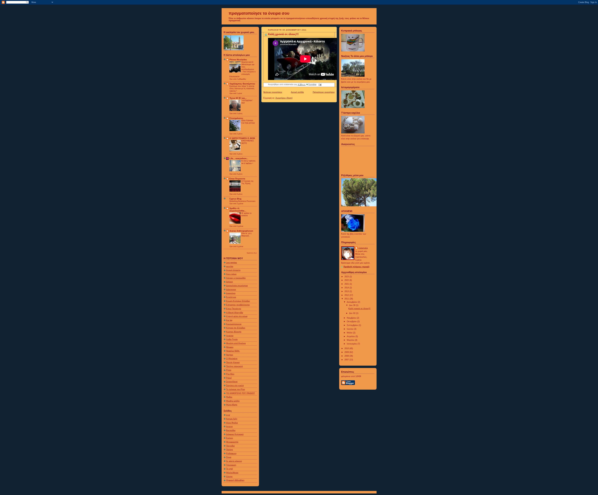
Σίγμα (228, 457)
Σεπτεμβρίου (353, 325)
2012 (346, 295)
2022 (346, 280)
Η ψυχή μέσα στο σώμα (236, 316)
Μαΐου (350, 333)
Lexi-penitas (231, 263)
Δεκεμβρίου (352, 302)
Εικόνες (229, 438)
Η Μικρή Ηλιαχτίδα (234, 313)
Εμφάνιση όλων (252, 253)
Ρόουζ (229, 378)
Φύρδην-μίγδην (233, 401)
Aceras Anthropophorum (241, 231)
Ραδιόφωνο (231, 453)
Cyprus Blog (235, 199)
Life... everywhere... (238, 158)
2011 (346, 299)
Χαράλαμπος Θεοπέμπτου (242, 84)
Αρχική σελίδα (297, 92)
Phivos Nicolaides (238, 60)
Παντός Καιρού (233, 362)
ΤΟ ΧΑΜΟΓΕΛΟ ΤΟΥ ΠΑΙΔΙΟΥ (240, 393)
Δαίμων (229, 282)
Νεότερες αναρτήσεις (272, 92)
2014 (346, 288)
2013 (346, 291)
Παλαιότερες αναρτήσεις (324, 92)
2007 (346, 360)
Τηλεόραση (231, 465)
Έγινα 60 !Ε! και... (238, 98)
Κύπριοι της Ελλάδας (235, 328)
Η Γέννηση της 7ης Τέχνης (247, 182)
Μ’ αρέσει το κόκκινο (246, 214)
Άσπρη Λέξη (231, 419)
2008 (346, 356)
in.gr (228, 415)
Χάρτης (229, 477)
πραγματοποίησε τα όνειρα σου (259, 13)
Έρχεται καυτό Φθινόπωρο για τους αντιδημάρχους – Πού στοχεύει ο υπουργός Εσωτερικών (242, 69)
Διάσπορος (231, 289)
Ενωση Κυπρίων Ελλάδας (238, 301)
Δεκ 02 (352, 313)
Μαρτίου (351, 340)
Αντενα (229, 426)
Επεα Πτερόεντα (233, 309)
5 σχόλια (312, 84)
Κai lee (229, 320)
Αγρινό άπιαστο (233, 270)
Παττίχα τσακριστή (234, 366)
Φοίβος (229, 397)
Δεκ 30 (352, 305)
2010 (346, 348)
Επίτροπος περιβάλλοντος (238, 305)
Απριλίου (351, 336)
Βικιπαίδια (230, 430)
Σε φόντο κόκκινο (234, 461)
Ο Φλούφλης (231, 359)
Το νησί (229, 469)
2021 (346, 284)
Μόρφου (229, 347)
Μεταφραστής (232, 442)
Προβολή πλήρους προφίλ (356, 267)
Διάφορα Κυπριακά (235, 434)
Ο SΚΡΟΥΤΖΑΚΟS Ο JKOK (242, 138)
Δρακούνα (230, 293)
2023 (346, 277)
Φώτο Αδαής (231, 405)
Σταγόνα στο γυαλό (235, 385)
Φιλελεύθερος (232, 473)
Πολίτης (229, 450)
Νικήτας (229, 355)
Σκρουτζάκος (232, 382)
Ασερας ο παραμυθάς (236, 278)
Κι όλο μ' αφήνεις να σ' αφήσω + (248, 162)
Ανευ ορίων (231, 274)
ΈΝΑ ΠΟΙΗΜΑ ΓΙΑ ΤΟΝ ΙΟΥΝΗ (248, 122)
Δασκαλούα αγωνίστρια (237, 286)
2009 (346, 352)
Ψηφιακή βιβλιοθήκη (235, 480)
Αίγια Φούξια (232, 423)
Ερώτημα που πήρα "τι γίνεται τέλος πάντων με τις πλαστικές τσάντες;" (241, 88)
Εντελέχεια (231, 297)
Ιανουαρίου (352, 344)
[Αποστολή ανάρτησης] (319, 84)
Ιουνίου (350, 329)
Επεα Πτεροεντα (237, 179)
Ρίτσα (228, 370)
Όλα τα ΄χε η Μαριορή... (246, 234)
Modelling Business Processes (242, 201)
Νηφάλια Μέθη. (233, 351)
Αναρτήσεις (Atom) (283, 98)
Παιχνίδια (230, 446)
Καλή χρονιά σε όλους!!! (283, 34)
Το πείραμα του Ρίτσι (235, 389)
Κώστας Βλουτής (233, 332)
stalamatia (363, 248)
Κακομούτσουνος (234, 324)
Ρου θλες (230, 374)
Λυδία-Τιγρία (232, 339)
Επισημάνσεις (236, 118)
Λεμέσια (229, 336)
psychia (229, 266)
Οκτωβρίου (352, 321)
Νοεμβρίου (352, 318)
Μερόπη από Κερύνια (236, 343)
